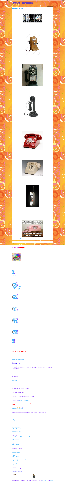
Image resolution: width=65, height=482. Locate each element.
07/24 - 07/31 (15, 306)
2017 (13, 273)
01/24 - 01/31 (15, 334)
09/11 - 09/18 (15, 298)
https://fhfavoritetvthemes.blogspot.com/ (16, 423)
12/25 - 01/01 (15, 275)
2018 (13, 272)
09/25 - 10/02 (15, 296)
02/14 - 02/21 (15, 331)
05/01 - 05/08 (15, 319)
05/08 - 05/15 (15, 318)
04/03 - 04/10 (15, 323)
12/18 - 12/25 (14, 276)
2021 (13, 269)
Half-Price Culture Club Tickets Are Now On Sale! (19, 288)
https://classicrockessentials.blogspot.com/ (16, 354)
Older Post (51, 241)
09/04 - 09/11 (15, 299)
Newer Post (14, 241)
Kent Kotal (37, 475)
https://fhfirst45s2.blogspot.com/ (15, 380)
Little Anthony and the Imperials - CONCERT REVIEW (20, 291)
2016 (13, 274)
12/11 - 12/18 (14, 277)
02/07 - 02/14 (15, 332)
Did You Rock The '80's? (16, 289)
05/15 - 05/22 (15, 317)
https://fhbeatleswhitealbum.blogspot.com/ (16, 428)
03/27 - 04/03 (15, 324)
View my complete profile (36, 478)
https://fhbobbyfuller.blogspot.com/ (15, 451)
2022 (13, 268)
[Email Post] (22, 238)
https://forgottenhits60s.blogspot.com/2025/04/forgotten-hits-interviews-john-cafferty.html (21, 447)
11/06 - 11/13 (14, 283)
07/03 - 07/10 (15, 309)
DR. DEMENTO (15, 290)
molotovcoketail (44, 480)
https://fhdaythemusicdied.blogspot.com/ (16, 452)
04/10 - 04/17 (15, 322)
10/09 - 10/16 (15, 294)
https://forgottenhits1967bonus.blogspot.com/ (24, 400)
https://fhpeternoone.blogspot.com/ (15, 439)
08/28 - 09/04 (15, 300)
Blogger (51, 480)
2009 (13, 345)
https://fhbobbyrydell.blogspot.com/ (15, 444)
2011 (13, 343)
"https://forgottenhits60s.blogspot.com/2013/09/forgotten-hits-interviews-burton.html (21, 436)
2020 (13, 270)
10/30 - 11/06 (15, 284)
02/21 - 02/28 (15, 330)
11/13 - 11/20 (14, 282)
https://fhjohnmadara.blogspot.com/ (15, 464)
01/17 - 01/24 (15, 335)
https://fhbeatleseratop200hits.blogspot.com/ (16, 460)
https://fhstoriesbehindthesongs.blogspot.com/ (16, 431)
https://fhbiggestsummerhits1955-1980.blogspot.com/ (17, 408)
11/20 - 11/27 (14, 281)
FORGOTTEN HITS (22, 3)
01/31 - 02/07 (15, 333)
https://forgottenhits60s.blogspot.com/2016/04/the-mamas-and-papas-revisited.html (20, 459)
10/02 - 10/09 (15, 295)
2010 (13, 344)
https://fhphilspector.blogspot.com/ (15, 455)
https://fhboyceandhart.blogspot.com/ (15, 456)
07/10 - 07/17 (15, 308)
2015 (13, 339)
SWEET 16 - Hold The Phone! (17, 286)
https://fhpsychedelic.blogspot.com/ (15, 419)
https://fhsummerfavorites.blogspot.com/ (16, 415)
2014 (13, 340)
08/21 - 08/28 (15, 301)
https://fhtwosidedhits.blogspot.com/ (15, 369)
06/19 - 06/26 (15, 311)
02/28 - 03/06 (15, 329)
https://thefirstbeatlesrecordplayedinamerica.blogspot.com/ (18, 359)
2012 (13, 342)
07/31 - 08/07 (15, 305)
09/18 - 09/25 (15, 297)
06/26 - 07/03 (15, 310)
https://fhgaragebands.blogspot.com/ (15, 424)
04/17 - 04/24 (15, 321)
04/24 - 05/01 (15, 320)
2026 (13, 263)
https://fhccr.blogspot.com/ (14, 420)
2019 (13, 271)
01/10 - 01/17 (15, 336)
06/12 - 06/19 (15, 312)
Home (33, 241)
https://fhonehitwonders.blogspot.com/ (16, 427)
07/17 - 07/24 (15, 307)
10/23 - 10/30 (15, 285)
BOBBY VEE (14, 287)
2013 (13, 341)
